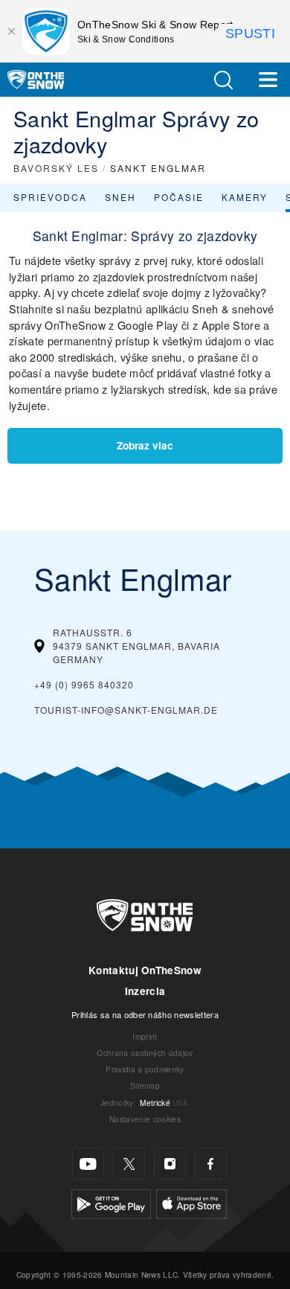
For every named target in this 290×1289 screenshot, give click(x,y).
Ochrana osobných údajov (145, 1052)
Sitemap (145, 1085)
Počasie (179, 197)
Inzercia (145, 991)
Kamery (245, 197)
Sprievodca (50, 197)
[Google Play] (111, 1202)
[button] (223, 80)
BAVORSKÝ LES (56, 167)
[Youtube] (88, 1164)
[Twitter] (129, 1164)
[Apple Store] (191, 1202)
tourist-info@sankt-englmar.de (126, 709)
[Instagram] (170, 1164)
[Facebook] (211, 1164)
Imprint (144, 1036)
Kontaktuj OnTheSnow (145, 970)
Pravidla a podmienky (145, 1069)
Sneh (120, 197)
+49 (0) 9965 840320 (84, 684)
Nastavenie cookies (145, 1119)
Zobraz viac (145, 445)
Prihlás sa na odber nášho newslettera (145, 1014)
